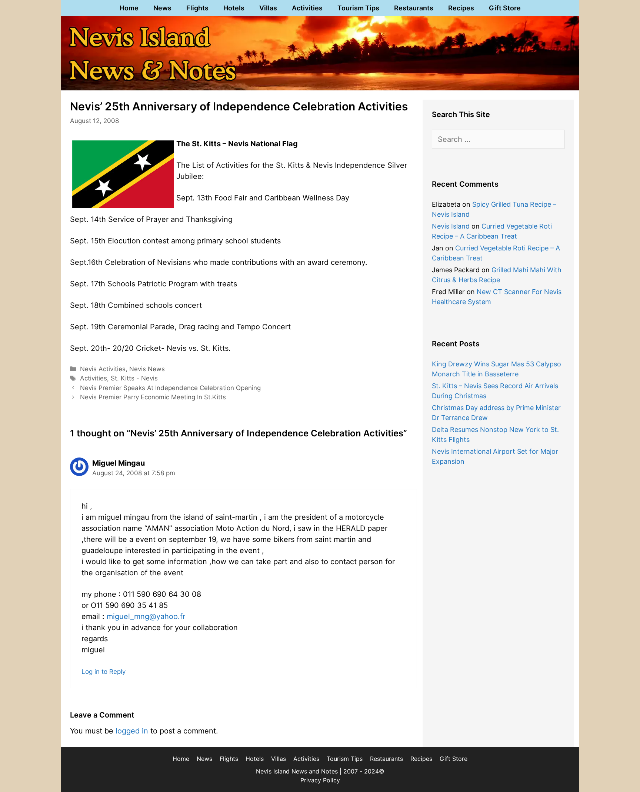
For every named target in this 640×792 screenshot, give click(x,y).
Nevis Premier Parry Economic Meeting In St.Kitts (153, 397)
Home (129, 8)
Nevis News (147, 369)
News (162, 8)
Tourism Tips (358, 8)
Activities (307, 8)
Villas (268, 8)
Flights (197, 8)
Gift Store (505, 8)
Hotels (233, 8)
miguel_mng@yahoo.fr (146, 616)
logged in (132, 730)
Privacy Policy (320, 780)
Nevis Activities (103, 369)
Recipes (461, 8)
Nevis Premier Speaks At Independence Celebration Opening (170, 388)
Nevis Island (451, 226)
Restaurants (413, 8)
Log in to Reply (103, 671)
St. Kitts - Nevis (134, 378)
